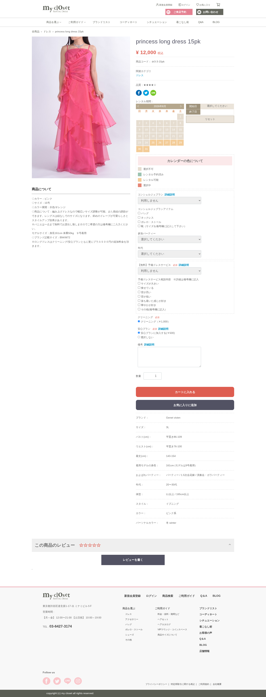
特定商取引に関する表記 (183, 684)
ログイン (185, 5)
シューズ (129, 634)
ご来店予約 (180, 11)
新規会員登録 (165, 5)
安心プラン (144, 328)
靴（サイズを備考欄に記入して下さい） (163, 226)
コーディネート (128, 22)
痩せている (147, 287)
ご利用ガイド (75, 22)
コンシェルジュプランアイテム (155, 209)
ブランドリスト (101, 22)
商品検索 (167, 595)
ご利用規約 (203, 684)
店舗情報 (204, 651)
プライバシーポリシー (156, 684)
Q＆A (203, 595)
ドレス (47, 31)
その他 (128, 640)
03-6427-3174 (60, 626)
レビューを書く (133, 559)
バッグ (144, 213)
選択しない (146, 337)
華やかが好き (148, 305)
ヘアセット (163, 619)
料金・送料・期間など (168, 614)
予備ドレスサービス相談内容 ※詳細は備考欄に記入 (168, 279)
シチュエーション (157, 22)
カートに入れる (185, 392)
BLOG (216, 22)
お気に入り (204, 5)
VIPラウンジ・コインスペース (172, 629)
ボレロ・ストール (150, 221)
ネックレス (147, 217)
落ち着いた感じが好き (153, 300)
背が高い (145, 292)
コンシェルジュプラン (150, 194)
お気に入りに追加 (185, 405)
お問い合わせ (210, 11)
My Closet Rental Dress (56, 8)
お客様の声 (205, 632)
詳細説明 (170, 194)
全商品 (35, 31)
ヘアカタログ (164, 624)
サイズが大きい (149, 283)
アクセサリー (131, 619)
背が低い (145, 296)
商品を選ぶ (52, 22)
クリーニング (145, 317)
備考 (140, 344)
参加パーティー (147, 233)
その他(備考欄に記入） (153, 309)
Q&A (200, 22)
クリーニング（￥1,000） (155, 321)
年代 (140, 247)
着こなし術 (182, 22)
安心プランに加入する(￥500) (157, 332)
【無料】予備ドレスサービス (154, 264)
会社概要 (217, 684)
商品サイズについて (167, 634)
